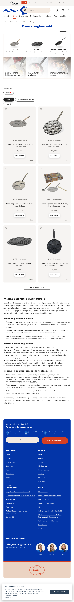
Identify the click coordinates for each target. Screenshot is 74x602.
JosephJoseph (43, 470)
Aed (7, 470)
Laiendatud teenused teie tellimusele (20, 495)
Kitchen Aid (42, 466)
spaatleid (18, 387)
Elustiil (8, 477)
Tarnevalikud (11, 503)
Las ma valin (9, 597)
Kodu (8, 481)
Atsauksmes (43, 492)
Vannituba (10, 474)
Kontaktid (10, 517)
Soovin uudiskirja (55, 440)
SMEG (40, 462)
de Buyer (41, 477)
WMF (40, 454)
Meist (40, 528)
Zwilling (41, 474)
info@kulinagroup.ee (18, 544)
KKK (40, 507)
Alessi (40, 458)
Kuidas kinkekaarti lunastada (49, 495)
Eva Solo (41, 481)
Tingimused (10, 507)
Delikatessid (11, 462)
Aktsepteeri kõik (59, 592)
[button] (37, 100)
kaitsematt (10, 393)
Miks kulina (42, 525)
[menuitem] (6, 16)
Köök (8, 454)
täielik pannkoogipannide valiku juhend (36, 313)
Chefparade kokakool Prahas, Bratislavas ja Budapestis (49, 516)
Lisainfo (15, 595)
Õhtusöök (9, 458)
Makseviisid (10, 499)
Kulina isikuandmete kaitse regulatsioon (16, 512)
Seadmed (9, 466)
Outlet (8, 485)
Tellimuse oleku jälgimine (48, 521)
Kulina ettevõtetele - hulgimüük (50, 511)
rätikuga (33, 381)
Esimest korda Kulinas (46, 503)
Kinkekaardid (43, 499)
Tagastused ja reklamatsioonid (18, 492)
